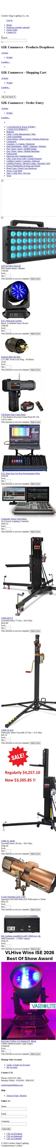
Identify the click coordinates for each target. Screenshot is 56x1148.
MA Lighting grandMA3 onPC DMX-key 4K (21, 936)
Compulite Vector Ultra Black (14, 519)
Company (5, 1121)
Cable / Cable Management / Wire (21, 134)
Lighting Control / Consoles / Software (23, 161)
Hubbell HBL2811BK (10, 357)
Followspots (12, 154)
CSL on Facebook (14, 1134)
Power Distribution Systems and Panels (23, 166)
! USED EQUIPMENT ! (17, 129)
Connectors (11, 141)
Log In (9, 20)
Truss (9, 175)
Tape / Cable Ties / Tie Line (18, 173)
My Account (12, 1067)
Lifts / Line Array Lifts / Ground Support (24, 158)
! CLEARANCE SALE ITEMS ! (21, 127)
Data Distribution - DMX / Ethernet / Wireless (26, 146)
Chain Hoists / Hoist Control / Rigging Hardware (28, 139)
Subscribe (6, 1129)
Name (3, 1106)
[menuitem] (31, 57)
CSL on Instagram (14, 1136)
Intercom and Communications (20, 156)
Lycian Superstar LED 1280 (13, 897)
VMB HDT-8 (7, 618)
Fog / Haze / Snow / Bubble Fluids (21, 149)
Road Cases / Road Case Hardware (22, 168)
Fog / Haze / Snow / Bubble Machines (23, 151)
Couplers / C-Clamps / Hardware (21, 144)
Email (3, 1114)
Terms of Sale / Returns (17, 1095)
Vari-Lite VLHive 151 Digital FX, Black (18, 1041)
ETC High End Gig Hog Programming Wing (20, 473)
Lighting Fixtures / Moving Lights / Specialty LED (28, 163)
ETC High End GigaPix (11, 321)
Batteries (10, 132)
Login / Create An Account (18, 1065)
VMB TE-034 (7, 730)
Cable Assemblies (14, 136)
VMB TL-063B (8, 841)
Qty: (3, 276)
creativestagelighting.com (12, 1085)
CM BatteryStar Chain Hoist (13, 414)
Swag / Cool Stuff (14, 171)
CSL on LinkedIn (14, 1138)
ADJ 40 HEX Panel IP (11, 266)
